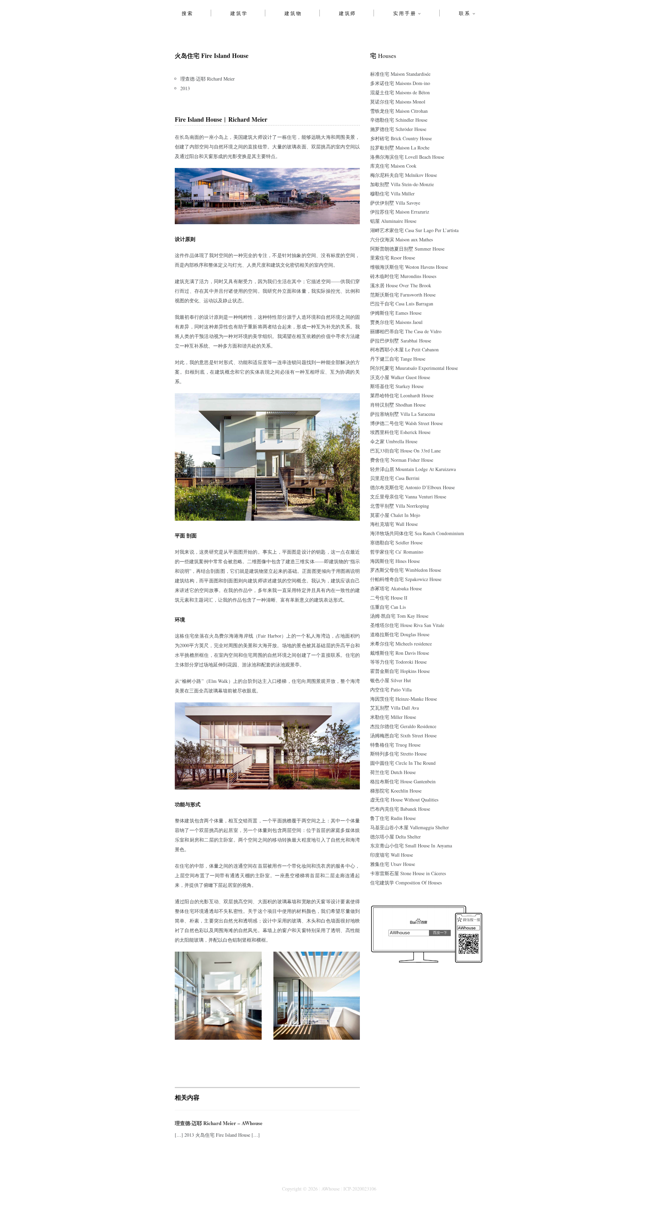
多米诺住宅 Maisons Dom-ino (400, 83)
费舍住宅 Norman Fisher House (401, 460)
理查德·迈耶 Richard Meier (207, 78)
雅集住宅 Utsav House (392, 864)
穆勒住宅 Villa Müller (392, 193)
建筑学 (238, 13)
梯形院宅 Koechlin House (396, 790)
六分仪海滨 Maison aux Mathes (401, 239)
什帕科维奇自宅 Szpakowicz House (405, 579)
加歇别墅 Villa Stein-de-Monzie (402, 184)
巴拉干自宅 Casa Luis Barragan (401, 303)
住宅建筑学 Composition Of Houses (406, 882)
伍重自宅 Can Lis (388, 607)
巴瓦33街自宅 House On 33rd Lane (405, 450)
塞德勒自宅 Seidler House (396, 542)
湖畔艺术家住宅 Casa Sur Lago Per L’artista (414, 230)
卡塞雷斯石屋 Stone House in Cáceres (408, 873)
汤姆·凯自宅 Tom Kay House (399, 616)
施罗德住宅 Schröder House (398, 129)
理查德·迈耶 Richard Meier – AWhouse (219, 1123)
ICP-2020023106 (359, 1188)
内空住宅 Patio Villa (391, 689)
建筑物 (293, 13)
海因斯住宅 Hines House (395, 561)
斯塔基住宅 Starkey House (397, 386)
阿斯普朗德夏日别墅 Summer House (407, 248)
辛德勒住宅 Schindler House (398, 120)
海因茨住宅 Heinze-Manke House (403, 699)
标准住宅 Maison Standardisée (400, 74)
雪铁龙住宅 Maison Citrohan (399, 111)
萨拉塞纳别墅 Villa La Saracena (402, 414)
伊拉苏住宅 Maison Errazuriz (399, 211)
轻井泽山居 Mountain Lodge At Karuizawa (413, 469)
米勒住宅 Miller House (393, 717)
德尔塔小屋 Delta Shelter (395, 836)
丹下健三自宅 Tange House (397, 358)
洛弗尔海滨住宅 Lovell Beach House (407, 157)
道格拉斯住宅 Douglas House (399, 634)
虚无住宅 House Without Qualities (404, 799)
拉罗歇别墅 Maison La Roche (399, 147)
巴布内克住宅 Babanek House (400, 809)
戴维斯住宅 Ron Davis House (399, 653)
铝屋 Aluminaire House (393, 221)
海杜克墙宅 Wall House (394, 524)
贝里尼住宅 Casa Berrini (394, 478)
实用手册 (404, 13)
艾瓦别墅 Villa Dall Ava (394, 707)
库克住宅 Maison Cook (393, 165)
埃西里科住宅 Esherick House (400, 432)
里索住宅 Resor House (392, 257)
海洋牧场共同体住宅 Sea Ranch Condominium (417, 533)
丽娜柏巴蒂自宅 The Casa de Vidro (405, 331)
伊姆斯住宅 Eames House (396, 313)
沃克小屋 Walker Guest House (400, 377)
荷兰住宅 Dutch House (393, 772)
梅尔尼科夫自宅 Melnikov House (403, 175)
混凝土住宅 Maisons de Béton (400, 92)
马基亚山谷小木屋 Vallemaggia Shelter (409, 827)
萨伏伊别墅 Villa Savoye (395, 203)
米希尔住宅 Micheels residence (401, 643)
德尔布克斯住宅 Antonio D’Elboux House (412, 487)
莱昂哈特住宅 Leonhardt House (402, 395)
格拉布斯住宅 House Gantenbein (403, 781)
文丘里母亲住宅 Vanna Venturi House (408, 496)
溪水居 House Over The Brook (400, 285)
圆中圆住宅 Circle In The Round (403, 763)
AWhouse (330, 1188)
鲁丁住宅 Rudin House (393, 818)
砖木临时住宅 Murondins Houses (403, 276)
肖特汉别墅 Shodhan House (398, 404)
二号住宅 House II (388, 597)
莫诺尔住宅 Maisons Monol (397, 101)
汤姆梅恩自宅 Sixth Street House (403, 735)
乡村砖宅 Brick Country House (401, 138)
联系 (465, 13)
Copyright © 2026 (300, 1188)
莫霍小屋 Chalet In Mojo (395, 515)
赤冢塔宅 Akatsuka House (396, 588)
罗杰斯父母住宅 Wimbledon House (405, 570)
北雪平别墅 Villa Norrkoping (399, 506)
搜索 (187, 13)
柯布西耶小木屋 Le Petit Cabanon (404, 349)
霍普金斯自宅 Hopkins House (400, 671)
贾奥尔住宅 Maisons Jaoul (396, 322)
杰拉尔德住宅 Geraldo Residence (403, 726)
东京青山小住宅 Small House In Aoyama (411, 845)
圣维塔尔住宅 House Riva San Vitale (407, 625)
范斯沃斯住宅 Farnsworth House (403, 294)
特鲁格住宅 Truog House (395, 744)
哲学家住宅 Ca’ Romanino (396, 551)
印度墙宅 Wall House (391, 855)
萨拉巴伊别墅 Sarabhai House (400, 340)
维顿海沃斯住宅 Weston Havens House (409, 267)
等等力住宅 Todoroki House (398, 662)
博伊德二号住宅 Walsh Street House (406, 423)
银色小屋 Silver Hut (390, 680)
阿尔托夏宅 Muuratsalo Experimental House (414, 368)
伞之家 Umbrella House (393, 441)
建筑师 (347, 13)
